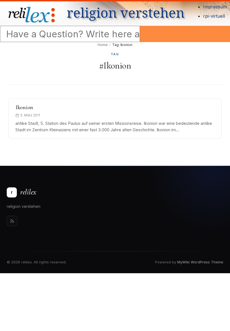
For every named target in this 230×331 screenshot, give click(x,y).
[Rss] (12, 221)
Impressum (215, 7)
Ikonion (24, 107)
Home (103, 45)
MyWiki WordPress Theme (200, 262)
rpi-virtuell (214, 16)
